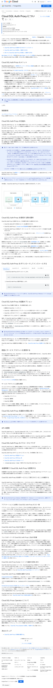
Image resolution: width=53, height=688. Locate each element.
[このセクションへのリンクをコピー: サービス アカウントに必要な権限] (24, 384)
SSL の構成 (31, 66)
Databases (16, 11)
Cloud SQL (7, 6)
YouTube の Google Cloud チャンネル (45, 667)
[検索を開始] (32, 1)
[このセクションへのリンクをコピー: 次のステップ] (13, 631)
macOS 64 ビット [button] (25, 268)
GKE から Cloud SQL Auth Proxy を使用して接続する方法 (18, 52)
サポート (16, 662)
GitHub (28, 660)
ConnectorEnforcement (7, 577)
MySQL (34, 37)
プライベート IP (40, 233)
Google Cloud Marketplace (4, 666)
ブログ (41, 660)
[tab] (6, 268)
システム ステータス (18, 666)
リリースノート (17, 664)
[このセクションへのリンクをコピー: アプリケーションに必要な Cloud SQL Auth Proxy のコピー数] (41, 505)
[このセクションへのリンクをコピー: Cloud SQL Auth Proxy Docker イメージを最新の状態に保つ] (40, 562)
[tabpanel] (26, 280)
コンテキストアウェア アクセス (9, 114)
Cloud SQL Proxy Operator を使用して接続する (21, 625)
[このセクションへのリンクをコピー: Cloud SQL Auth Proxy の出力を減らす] (27, 527)
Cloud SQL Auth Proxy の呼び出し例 (13, 458)
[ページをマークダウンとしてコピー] (10, 19)
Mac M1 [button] (33, 268)
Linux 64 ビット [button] (6, 268)
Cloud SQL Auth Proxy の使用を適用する (22, 595)
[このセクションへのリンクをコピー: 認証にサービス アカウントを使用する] (31, 350)
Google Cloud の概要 (31, 662)
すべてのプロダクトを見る (7, 661)
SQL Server (48, 37)
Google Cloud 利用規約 (31, 676)
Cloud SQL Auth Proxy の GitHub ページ (14, 460)
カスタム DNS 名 (44, 250)
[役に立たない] (50, 11)
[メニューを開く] (2, 1)
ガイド (4, 12)
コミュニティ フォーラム (19, 660)
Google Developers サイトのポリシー (42, 649)
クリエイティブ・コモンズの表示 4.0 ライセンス (31, 648)
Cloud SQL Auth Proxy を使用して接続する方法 (15, 50)
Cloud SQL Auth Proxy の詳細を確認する (14, 634)
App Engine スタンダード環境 (9, 55)
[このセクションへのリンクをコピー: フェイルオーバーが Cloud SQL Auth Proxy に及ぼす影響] (38, 537)
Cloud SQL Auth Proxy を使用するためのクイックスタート (18, 47)
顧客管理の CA (34, 246)
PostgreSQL (17, 6)
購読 (21, 681)
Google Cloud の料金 (6, 663)
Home (3, 11)
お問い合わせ (4, 669)
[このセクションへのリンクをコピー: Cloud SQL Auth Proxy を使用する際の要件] (35, 218)
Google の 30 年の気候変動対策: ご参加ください (12, 678)
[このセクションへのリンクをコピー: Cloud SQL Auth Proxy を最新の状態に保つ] (35, 411)
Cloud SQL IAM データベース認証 (39, 88)
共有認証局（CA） (35, 241)
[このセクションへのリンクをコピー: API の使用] (11, 428)
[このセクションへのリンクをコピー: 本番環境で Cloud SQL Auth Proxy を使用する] (37, 468)
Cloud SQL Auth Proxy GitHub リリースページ (14, 416)
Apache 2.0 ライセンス (15, 649)
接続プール (17, 172)
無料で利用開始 (46, 6)
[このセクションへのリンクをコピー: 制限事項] (9, 111)
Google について (5, 676)
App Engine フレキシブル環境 (27, 55)
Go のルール (34, 75)
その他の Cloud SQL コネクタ (21, 70)
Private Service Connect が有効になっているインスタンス (16, 585)
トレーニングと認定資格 (32, 670)
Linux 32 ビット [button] (15, 268)
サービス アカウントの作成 (8, 380)
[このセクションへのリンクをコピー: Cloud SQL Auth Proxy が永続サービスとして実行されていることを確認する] (3, 479)
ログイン (49, 1)
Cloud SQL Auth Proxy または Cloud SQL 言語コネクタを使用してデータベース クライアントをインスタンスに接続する (26, 556)
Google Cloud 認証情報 (22, 226)
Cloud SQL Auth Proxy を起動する (36, 343)
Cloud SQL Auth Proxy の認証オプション (14, 455)
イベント (42, 662)
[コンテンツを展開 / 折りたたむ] (11, 23)
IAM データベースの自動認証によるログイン (29, 168)
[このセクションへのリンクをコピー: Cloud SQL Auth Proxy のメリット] (28, 62)
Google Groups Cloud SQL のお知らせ (16, 417)
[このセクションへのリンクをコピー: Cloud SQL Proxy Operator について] (30, 600)
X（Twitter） (43, 664)
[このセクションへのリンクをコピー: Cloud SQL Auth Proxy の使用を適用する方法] (31, 574)
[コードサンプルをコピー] (48, 275)
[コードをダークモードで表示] (46, 275)
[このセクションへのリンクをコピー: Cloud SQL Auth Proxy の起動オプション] (33, 302)
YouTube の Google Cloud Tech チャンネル (45, 671)
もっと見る (40, 268)
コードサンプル (30, 664)
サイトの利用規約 (21, 676)
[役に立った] (48, 11)
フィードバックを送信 (45, 16)
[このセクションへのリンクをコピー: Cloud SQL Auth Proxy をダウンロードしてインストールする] (48, 264)
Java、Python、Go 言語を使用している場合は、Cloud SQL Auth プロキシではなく (22, 99)
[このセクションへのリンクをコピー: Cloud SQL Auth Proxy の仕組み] (26, 121)
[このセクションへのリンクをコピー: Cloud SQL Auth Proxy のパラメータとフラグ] (36, 443)
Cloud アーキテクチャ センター (32, 667)
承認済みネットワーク (21, 66)
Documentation (9, 11)
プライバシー (13, 676)
